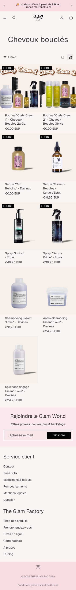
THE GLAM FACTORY (43, 576)
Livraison (9, 500)
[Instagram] (38, 567)
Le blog (8, 554)
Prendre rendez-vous (17, 527)
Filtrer (12, 57)
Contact (8, 466)
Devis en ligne (13, 534)
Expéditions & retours (17, 480)
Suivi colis (10, 473)
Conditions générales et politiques (38, 585)
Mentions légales (14, 493)
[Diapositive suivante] (71, 5)
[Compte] (61, 17)
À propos (9, 547)
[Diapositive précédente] (4, 5)
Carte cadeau (12, 541)
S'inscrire (59, 435)
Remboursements (15, 486)
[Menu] (5, 18)
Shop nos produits (15, 521)
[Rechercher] (14, 17)
